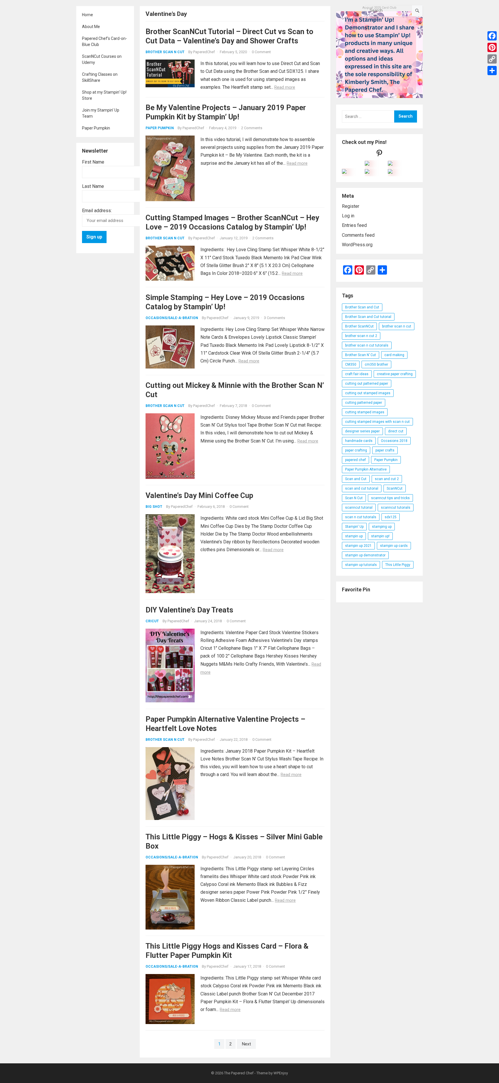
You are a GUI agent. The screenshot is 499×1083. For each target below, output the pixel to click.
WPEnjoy (280, 1073)
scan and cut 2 (387, 479)
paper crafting (356, 450)
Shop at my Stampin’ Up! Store (104, 95)
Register (350, 206)
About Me (91, 26)
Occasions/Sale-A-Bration (172, 318)
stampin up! (380, 536)
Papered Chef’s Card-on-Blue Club (104, 41)
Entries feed (354, 225)
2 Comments (251, 128)
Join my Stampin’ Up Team (100, 113)
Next (246, 1044)
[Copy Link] (492, 59)
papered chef (355, 460)
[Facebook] (492, 36)
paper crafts (384, 450)
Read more (284, 87)
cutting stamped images (364, 412)
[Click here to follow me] (379, 154)
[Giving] (367, 172)
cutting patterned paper (363, 403)
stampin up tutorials (361, 565)
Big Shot (154, 507)
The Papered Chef (239, 1073)
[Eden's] (344, 172)
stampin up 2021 (358, 546)
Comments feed (358, 235)
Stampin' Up (354, 527)
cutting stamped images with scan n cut (377, 422)
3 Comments (274, 318)
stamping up (382, 527)
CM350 (350, 364)
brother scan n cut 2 (361, 336)
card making (394, 355)
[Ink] (390, 164)
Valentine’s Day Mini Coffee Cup (199, 495)
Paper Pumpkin (96, 128)
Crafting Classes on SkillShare (100, 77)
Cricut (152, 621)
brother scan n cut (396, 326)
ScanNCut (395, 488)
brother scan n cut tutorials (366, 345)
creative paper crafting (395, 374)
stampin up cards (394, 546)
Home (87, 14)
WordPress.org (357, 244)
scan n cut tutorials (360, 517)
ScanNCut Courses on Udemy (102, 59)
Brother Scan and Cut (362, 307)
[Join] (367, 164)
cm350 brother (376, 364)
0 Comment (261, 52)
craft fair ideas (356, 374)
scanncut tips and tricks (390, 498)
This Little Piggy (397, 565)
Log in (348, 216)
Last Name (93, 186)
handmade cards (359, 441)
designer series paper (362, 431)
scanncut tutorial (359, 508)
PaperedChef (204, 52)
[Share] (492, 70)
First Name (93, 162)
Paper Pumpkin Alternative (366, 469)
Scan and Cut (355, 479)
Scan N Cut (354, 498)
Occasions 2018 (394, 441)
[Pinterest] (492, 47)
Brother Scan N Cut (165, 52)
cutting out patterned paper (366, 384)
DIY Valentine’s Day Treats (189, 610)
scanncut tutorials (395, 508)
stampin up (354, 536)
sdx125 (390, 517)
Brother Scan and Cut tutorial (368, 317)
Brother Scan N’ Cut (360, 355)
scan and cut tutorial (361, 488)
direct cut (395, 431)
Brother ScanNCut (359, 326)
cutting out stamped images (367, 393)
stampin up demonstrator (365, 555)
